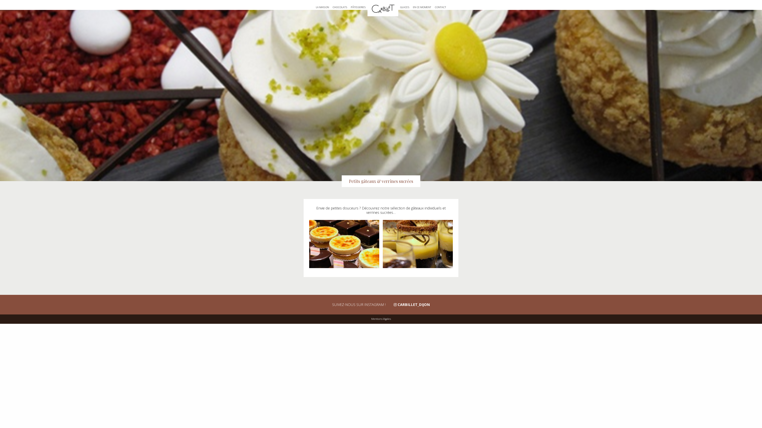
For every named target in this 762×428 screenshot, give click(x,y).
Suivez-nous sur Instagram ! (381, 304)
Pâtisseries (358, 7)
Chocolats (340, 7)
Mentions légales (381, 319)
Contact (440, 7)
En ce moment (422, 7)
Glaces (404, 7)
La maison (322, 7)
